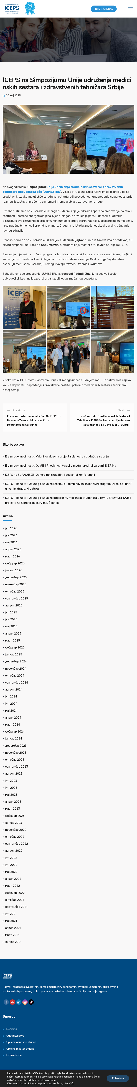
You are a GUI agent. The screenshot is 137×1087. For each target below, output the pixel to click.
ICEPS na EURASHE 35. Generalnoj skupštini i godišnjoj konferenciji (50, 474)
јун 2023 (11, 787)
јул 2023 (11, 780)
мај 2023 (11, 794)
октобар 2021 (14, 900)
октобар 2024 (14, 675)
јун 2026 (11, 535)
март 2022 (12, 885)
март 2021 (12, 935)
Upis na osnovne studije (21, 1042)
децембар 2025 (16, 577)
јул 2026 (11, 528)
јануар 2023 (13, 822)
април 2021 (13, 928)
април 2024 (13, 717)
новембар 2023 (15, 752)
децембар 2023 (16, 745)
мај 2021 (11, 920)
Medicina (11, 1029)
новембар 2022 (15, 829)
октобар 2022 (14, 836)
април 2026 (13, 549)
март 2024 (12, 724)
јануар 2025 (13, 654)
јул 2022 (11, 858)
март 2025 (12, 640)
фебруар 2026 (15, 563)
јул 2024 (11, 696)
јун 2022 (11, 864)
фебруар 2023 (14, 815)
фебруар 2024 (15, 731)
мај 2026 (11, 542)
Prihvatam (118, 1078)
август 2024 (13, 689)
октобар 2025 (14, 591)
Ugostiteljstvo (15, 1035)
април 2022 (13, 878)
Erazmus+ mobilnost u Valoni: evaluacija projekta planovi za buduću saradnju (57, 456)
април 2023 (13, 801)
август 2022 (13, 850)
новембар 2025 (15, 584)
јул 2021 (11, 913)
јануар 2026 (13, 570)
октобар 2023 (14, 759)
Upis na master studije (20, 1048)
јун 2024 (11, 703)
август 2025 (13, 605)
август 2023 (13, 773)
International (104, 8)
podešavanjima (47, 1080)
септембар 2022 (16, 843)
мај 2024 (11, 710)
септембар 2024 (16, 682)
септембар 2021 (16, 907)
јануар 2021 (13, 942)
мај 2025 (11, 626)
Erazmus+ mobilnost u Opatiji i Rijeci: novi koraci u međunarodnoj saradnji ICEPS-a (60, 465)
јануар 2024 (13, 738)
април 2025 (13, 633)
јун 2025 (11, 619)
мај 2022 (11, 871)
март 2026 (12, 556)
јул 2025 (11, 612)
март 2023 (12, 808)
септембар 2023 (16, 766)
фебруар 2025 (14, 647)
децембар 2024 (16, 661)
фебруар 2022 (15, 893)
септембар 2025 (16, 598)
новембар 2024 (15, 668)
